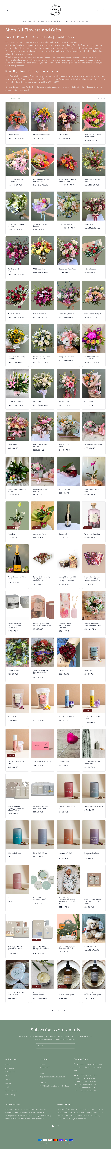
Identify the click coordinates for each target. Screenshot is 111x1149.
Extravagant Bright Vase (41, 135)
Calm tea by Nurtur (14, 853)
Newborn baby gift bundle (65, 445)
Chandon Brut (64, 534)
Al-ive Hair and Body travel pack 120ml (40, 807)
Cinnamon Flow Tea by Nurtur (67, 807)
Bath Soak (88, 670)
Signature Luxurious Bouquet (40, 225)
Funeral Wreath (13, 670)
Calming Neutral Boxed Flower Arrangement (41, 358)
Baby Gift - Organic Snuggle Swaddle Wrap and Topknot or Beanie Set (67, 900)
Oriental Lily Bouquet (66, 314)
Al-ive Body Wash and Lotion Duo (92, 762)
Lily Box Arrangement (16, 402)
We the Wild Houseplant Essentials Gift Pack (68, 947)
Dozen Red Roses (14, 314)
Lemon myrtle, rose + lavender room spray (66, 994)
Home (7, 1064)
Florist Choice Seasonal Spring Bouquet (92, 136)
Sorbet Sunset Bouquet (92, 314)
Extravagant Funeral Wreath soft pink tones (92, 625)
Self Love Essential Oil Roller (16, 762)
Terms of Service (11, 1091)
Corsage (61, 670)
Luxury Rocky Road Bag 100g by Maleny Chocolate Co (41, 579)
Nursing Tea (12, 898)
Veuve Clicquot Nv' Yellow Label (17, 578)
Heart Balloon (64, 762)
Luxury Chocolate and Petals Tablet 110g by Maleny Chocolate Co (92, 579)
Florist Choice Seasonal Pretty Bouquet (16, 180)
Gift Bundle (88, 402)
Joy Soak (36, 717)
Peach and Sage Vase (66, 224)
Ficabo (69, 1144)
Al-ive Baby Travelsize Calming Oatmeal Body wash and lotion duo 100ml (92, 900)
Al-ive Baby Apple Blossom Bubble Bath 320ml (41, 948)
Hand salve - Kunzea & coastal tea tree (41, 994)
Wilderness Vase (39, 269)
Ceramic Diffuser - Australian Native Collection (65, 625)
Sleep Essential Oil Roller (68, 717)
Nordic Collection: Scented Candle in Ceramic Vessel (14, 625)
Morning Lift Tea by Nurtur (66, 854)
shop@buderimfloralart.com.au (52, 1077)
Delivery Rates (10, 1072)
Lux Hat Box (63, 135)
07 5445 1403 (45, 1067)
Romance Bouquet (40, 314)
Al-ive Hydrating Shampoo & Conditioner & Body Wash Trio (16, 808)
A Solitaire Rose (64, 489)
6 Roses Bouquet (90, 269)
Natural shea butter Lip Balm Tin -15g (16, 994)
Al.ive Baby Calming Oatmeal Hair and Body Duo (16, 948)
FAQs (7, 1076)
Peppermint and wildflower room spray (92, 994)
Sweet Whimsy (13, 444)
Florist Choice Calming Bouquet (16, 225)
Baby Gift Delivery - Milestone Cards (40, 899)
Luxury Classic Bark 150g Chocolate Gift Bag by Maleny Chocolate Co (68, 579)
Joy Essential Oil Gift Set (42, 762)
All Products (9, 1068)
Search (7, 1079)
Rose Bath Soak (13, 717)
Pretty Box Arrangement (67, 357)
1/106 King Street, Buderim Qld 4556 (54, 1086)
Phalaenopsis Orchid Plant (91, 490)
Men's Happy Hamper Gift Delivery (17, 490)
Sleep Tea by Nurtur (40, 853)
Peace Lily (11, 534)
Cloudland (37, 402)
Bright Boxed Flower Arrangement (91, 358)
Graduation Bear (90, 946)
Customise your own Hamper (40, 490)
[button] (7, 10)
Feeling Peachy (13, 135)
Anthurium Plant (39, 534)
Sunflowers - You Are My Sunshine (16, 358)
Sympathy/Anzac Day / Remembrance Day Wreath (41, 672)
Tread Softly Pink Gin (92, 534)
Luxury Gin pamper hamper (40, 445)
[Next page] (64, 1010)
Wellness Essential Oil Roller (92, 718)
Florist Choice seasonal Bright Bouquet (41, 180)
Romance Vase (89, 224)
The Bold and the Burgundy (14, 270)
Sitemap (8, 1083)
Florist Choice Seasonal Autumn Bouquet (67, 180)
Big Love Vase (64, 402)
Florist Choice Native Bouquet (92, 180)
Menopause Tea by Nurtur (93, 807)
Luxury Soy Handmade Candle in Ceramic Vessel (42, 625)
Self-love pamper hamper (93, 444)
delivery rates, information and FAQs (71, 1112)
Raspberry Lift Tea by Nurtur (92, 854)
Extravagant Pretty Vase (67, 269)
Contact (8, 1087)
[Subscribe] (72, 1045)
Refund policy (10, 1095)
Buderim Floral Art (49, 1144)
